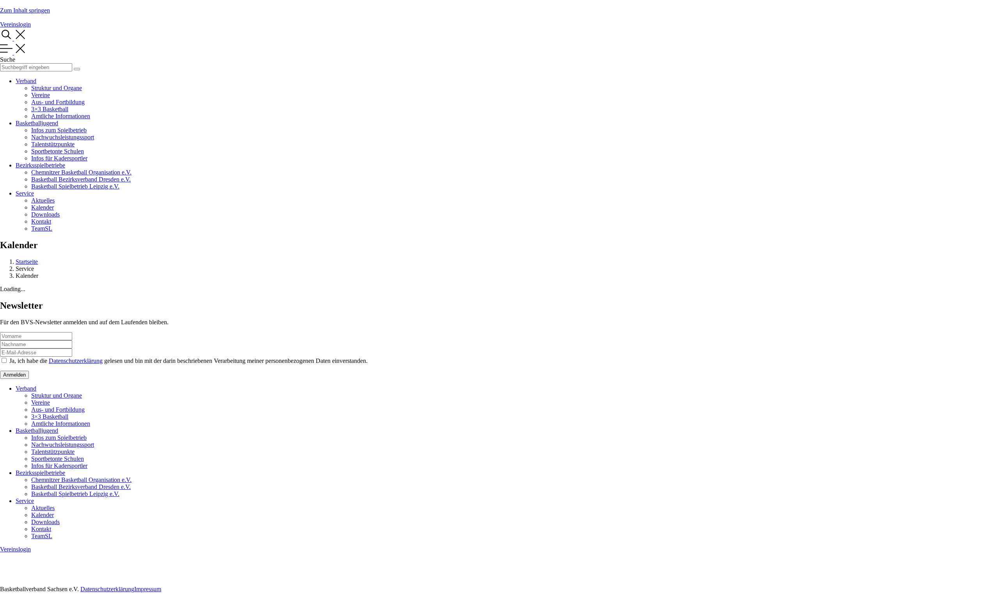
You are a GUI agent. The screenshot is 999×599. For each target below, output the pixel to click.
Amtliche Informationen (60, 116)
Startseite (27, 261)
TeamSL (41, 228)
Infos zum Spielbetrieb (59, 130)
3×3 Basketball (49, 109)
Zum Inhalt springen (25, 10)
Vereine (40, 95)
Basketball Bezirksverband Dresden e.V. (81, 179)
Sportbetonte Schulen (57, 151)
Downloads (45, 214)
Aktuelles (43, 200)
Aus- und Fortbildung (58, 102)
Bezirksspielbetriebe (40, 165)
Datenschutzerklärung (76, 360)
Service (25, 193)
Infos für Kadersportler (59, 158)
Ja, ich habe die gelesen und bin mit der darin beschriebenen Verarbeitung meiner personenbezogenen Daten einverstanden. (188, 360)
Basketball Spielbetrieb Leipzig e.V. (75, 186)
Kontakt (41, 221)
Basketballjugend (37, 123)
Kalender (42, 207)
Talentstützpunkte (53, 144)
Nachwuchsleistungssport (62, 137)
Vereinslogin (15, 24)
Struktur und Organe (56, 88)
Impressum (147, 589)
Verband (26, 81)
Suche (7, 59)
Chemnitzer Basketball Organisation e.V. (81, 172)
